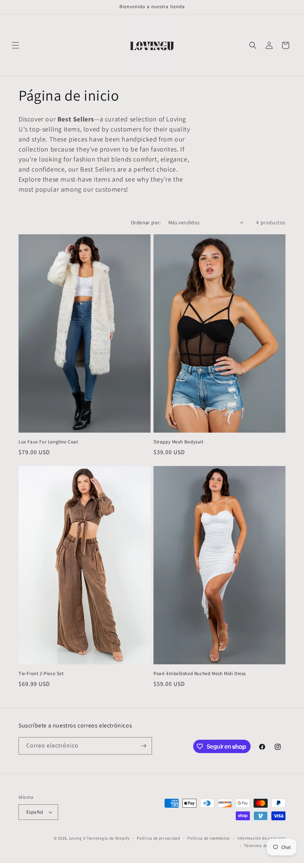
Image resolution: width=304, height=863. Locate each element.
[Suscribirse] (143, 746)
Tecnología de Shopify (108, 838)
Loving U (77, 838)
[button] (15, 45)
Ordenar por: (146, 222)
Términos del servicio (264, 845)
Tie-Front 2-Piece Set (41, 674)
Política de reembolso (208, 838)
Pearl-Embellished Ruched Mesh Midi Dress (199, 674)
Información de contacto (261, 838)
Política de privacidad (158, 838)
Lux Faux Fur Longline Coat (48, 442)
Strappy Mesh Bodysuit (178, 442)
